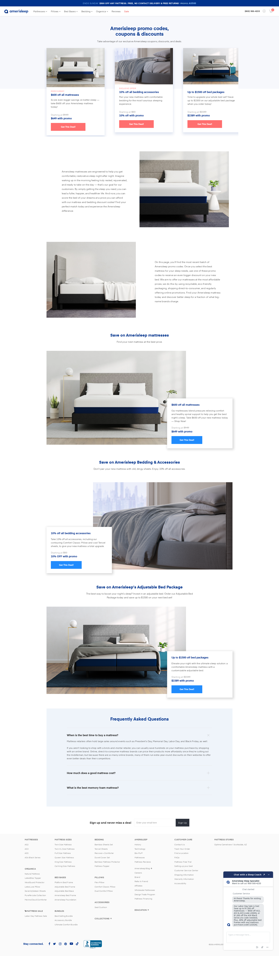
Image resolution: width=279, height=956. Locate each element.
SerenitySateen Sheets (35, 891)
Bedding (86, 11)
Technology (140, 849)
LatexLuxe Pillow (32, 886)
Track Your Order (182, 849)
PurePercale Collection (35, 895)
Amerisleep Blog (142, 868)
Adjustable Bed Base (64, 891)
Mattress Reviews (143, 862)
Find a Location (181, 853)
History (138, 844)
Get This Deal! (68, 126)
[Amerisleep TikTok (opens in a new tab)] (77, 943)
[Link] (144, 66)
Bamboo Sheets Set (104, 844)
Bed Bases (70, 11)
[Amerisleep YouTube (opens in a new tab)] (71, 943)
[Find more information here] (248, 910)
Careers (138, 872)
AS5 (26, 853)
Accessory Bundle (63, 920)
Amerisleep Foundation (65, 899)
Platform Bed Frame (64, 882)
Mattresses (39, 11)
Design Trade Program (145, 894)
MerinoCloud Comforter (36, 899)
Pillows (55, 11)
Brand (137, 877)
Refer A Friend (141, 881)
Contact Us (179, 844)
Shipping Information (184, 874)
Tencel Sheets (101, 849)
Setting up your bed (183, 866)
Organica (101, 11)
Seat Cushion (101, 907)
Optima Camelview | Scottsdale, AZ (230, 844)
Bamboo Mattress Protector (107, 862)
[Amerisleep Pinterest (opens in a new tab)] (65, 944)
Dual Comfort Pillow (104, 891)
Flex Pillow (99, 882)
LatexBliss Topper (33, 878)
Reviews (116, 11)
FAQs (176, 857)
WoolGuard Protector (34, 882)
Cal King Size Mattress (65, 866)
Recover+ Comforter (104, 853)
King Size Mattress (63, 862)
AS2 (26, 844)
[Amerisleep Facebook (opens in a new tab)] (49, 944)
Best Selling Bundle (64, 916)
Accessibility (180, 883)
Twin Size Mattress (63, 844)
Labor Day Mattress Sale (36, 916)
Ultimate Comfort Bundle (66, 924)
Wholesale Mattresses (145, 890)
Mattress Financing (143, 898)
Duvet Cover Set (102, 857)
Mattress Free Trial (182, 862)
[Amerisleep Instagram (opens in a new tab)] (60, 944)
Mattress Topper (102, 866)
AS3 (26, 849)
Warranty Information (184, 879)
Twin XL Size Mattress (65, 849)
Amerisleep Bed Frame (65, 895)
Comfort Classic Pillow (105, 886)
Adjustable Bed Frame (65, 886)
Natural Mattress (32, 873)
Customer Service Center (186, 870)
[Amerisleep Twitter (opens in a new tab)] (54, 944)
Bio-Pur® (139, 853)
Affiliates (139, 885)
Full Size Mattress (63, 853)
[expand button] (111, 920)
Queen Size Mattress (64, 857)
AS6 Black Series (32, 857)
